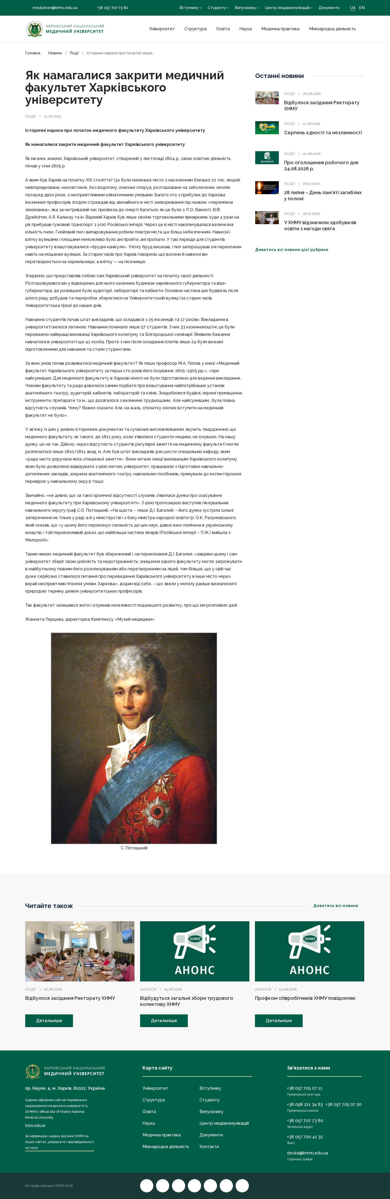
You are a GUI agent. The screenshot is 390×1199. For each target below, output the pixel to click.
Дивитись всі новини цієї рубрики (291, 249)
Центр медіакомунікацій (287, 8)
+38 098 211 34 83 (305, 1104)
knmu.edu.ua (35, 1125)
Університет (162, 28)
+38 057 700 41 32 (305, 1136)
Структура (195, 28)
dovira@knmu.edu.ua (307, 1152)
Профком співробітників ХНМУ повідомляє (305, 998)
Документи (329, 8)
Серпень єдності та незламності (323, 132)
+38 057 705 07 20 (344, 1104)
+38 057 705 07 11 (304, 1088)
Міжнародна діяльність (332, 28)
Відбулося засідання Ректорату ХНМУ (70, 998)
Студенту (217, 8)
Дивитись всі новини (335, 905)
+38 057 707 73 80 (112, 8)
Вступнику (189, 8)
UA (353, 7)
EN (362, 7)
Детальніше (49, 1020)
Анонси (148, 989)
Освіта (223, 28)
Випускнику (245, 8)
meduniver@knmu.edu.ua (55, 8)
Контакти (209, 1146)
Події (30, 116)
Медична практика (280, 28)
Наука (245, 28)
